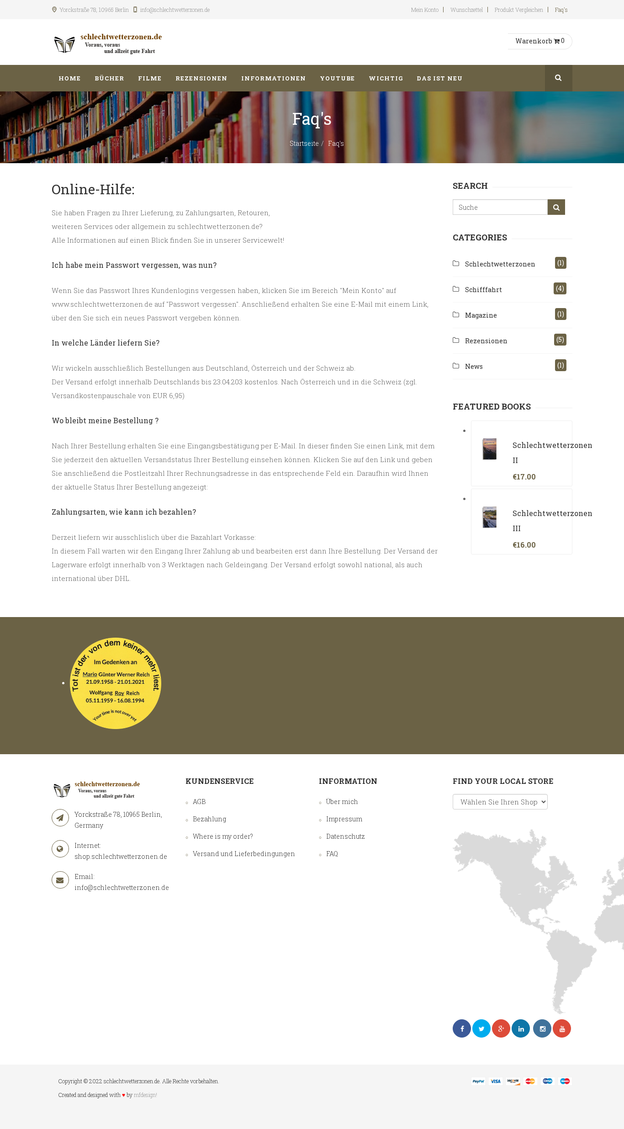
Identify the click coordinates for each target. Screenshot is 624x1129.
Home (69, 78)
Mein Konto (425, 9)
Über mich (342, 801)
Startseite (304, 143)
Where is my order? (223, 836)
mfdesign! (145, 1094)
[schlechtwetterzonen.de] (109, 42)
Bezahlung (209, 819)
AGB (199, 801)
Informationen (273, 78)
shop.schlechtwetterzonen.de (120, 856)
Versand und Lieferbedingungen (244, 853)
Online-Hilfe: (93, 189)
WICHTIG (386, 78)
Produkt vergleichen (519, 9)
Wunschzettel (466, 9)
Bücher (109, 78)
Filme (150, 78)
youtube (337, 78)
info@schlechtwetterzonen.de (121, 887)
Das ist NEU (440, 78)
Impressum (344, 819)
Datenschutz (345, 836)
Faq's (561, 9)
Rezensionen (201, 78)
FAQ (332, 853)
